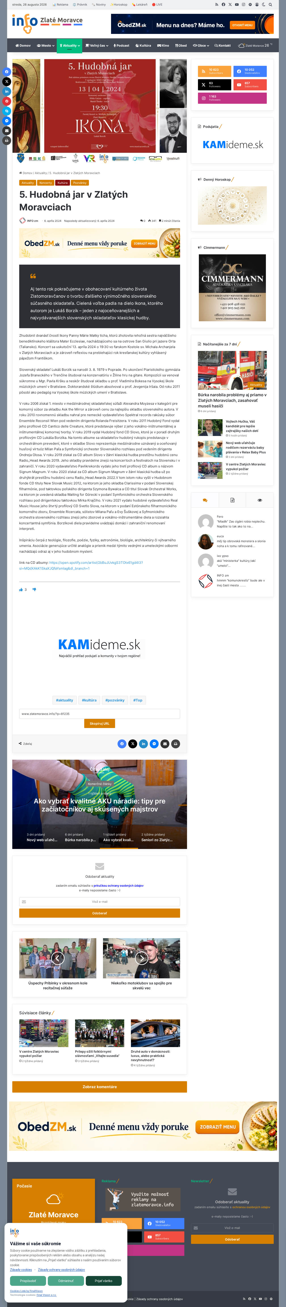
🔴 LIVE (157, 4)
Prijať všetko (103, 1281)
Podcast (122, 45)
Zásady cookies (21, 1270)
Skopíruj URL (99, 723)
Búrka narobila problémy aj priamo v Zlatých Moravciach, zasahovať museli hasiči (232, 400)
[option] (99, 804)
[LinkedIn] (143, 743)
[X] (132, 743)
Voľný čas (97, 45)
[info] (47, 24)
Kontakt (224, 45)
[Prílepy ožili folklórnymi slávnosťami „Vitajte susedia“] (99, 1033)
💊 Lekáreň (139, 4)
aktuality (65, 700)
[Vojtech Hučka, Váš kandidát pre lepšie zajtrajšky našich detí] (210, 427)
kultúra (90, 700)
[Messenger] (154, 743)
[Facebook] (122, 743)
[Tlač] (175, 743)
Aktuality (69, 45)
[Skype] (6, 111)
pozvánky (116, 700)
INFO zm (32, 220)
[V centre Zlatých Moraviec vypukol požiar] (43, 1033)
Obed (182, 45)
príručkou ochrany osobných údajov (118, 885)
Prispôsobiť (28, 1281)
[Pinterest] (6, 101)
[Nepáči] (34, 589)
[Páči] (21, 589)
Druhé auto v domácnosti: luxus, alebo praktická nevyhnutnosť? (150, 1056)
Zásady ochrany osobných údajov (159, 1299)
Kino (165, 45)
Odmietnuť (66, 1281)
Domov (25, 45)
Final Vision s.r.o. (47, 1295)
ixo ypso (223, 556)
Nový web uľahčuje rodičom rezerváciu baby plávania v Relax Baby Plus (246, 447)
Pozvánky (79, 183)
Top (139, 700)
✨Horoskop (118, 4)
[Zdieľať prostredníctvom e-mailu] (164, 743)
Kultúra (145, 45)
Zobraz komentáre (100, 1087)
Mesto (46, 45)
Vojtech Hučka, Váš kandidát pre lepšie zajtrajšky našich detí (242, 426)
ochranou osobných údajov (251, 1207)
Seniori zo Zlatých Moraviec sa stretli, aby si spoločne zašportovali (100, 805)
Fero (220, 516)
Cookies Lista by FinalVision (26, 1291)
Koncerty (46, 183)
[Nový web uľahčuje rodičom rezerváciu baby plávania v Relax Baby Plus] (210, 449)
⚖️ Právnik (80, 4)
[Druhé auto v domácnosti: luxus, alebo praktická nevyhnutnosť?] (155, 1033)
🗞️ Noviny (99, 4)
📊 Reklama (60, 4)
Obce (201, 45)
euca (220, 536)
